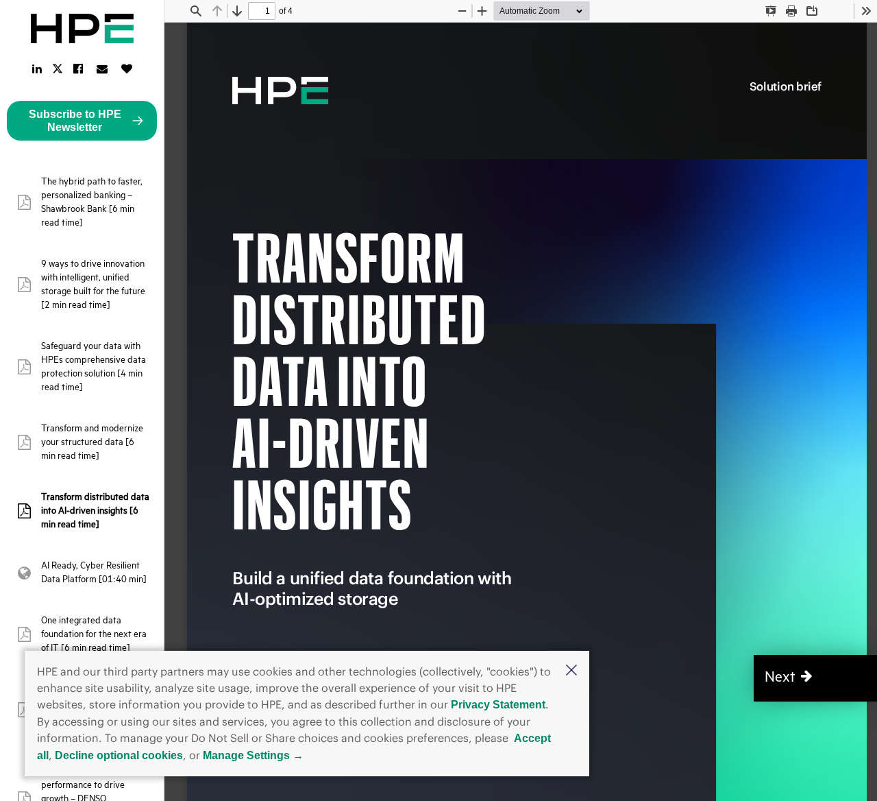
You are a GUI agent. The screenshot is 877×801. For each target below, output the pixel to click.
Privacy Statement (498, 704)
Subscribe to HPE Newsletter (75, 120)
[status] (261, 11)
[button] (571, 671)
